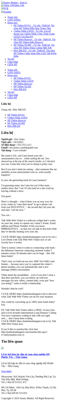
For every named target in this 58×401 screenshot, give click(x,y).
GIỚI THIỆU (14, 20)
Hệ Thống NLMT (22, 86)
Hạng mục (12, 22)
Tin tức (10, 59)
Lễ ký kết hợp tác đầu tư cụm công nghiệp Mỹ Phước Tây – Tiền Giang (25, 355)
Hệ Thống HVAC (22, 78)
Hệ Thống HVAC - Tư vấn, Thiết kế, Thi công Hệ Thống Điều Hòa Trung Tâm (34, 27)
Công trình (12, 61)
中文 (6, 8)
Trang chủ (12, 17)
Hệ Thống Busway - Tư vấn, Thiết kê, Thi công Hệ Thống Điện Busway (34, 41)
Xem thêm (6, 371)
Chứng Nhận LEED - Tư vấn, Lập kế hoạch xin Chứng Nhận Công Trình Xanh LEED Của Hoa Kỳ (34, 34)
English (7, 12)
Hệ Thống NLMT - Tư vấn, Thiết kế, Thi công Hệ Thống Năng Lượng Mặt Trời (34, 46)
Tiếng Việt (19, 5)
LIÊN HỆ (12, 64)
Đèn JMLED (20, 89)
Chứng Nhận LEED (24, 81)
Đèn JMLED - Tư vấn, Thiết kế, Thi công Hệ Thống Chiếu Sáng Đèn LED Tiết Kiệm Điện (35, 53)
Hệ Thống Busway (23, 83)
